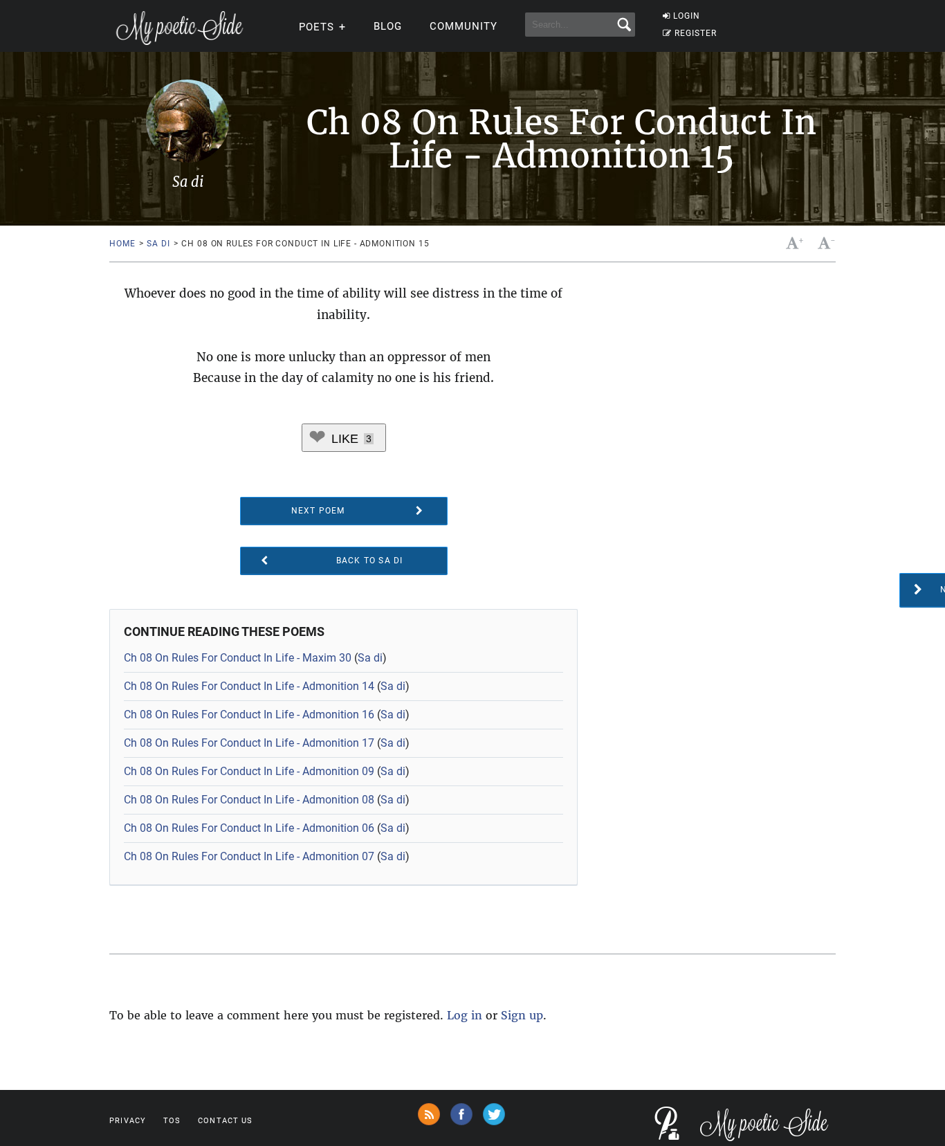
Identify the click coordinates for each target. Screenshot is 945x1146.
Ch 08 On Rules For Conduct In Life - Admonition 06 (249, 828)
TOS (172, 1120)
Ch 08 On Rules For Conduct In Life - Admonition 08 (249, 799)
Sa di (158, 243)
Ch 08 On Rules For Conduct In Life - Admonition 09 (249, 771)
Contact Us (225, 1120)
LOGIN (686, 16)
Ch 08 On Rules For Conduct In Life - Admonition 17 (249, 742)
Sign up (522, 1015)
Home (122, 243)
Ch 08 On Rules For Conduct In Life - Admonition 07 (249, 856)
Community (463, 26)
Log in (464, 1015)
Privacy (127, 1120)
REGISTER (696, 33)
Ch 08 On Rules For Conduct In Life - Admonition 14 (249, 686)
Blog (388, 26)
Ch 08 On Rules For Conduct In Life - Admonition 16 (249, 714)
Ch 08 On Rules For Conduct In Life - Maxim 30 (237, 657)
